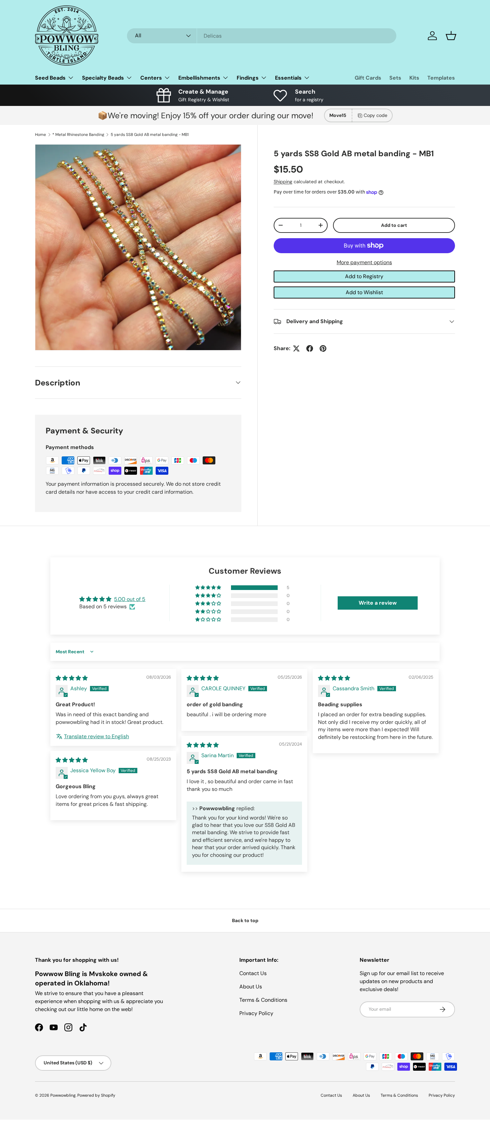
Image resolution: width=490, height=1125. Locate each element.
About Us (250, 986)
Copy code (375, 115)
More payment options (364, 262)
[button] (451, 35)
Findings (248, 77)
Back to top (245, 920)
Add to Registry (364, 276)
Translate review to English (96, 736)
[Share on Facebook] (309, 348)
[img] (72, 678)
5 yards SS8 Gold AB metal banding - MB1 (150, 135)
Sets (395, 77)
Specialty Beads (103, 77)
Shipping (283, 182)
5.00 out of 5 (129, 599)
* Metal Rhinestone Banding (78, 135)
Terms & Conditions (263, 999)
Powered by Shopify (96, 1095)
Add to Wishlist (364, 292)
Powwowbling (63, 1095)
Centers (151, 77)
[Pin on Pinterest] (323, 348)
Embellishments (199, 77)
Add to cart (394, 225)
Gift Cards (368, 77)
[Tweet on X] (296, 348)
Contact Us (253, 973)
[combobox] (261, 35)
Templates (441, 77)
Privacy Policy (256, 1013)
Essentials (288, 77)
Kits (414, 77)
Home (40, 135)
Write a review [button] (378, 602)
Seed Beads (50, 77)
